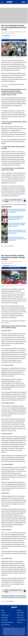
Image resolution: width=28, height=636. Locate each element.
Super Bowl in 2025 (6, 408)
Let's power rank (5, 84)
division (11, 584)
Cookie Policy (4, 620)
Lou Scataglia (6, 35)
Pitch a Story (20, 615)
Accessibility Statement (7, 622)
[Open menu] (2, 2)
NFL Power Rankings (9, 601)
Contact (3, 612)
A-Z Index (19, 622)
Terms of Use (20, 617)
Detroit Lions (4, 179)
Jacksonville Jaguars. (19, 136)
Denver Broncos (8, 532)
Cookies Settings (5, 624)
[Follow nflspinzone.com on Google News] (25, 201)
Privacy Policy (4, 617)
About (2, 610)
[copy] (9, 38)
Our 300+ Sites (20, 612)
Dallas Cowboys (16, 151)
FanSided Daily (5, 615)
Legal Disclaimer (21, 620)
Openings (19, 610)
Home (2, 601)
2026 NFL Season (15, 293)
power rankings (5, 322)
